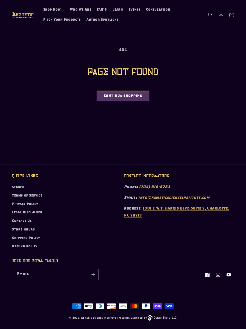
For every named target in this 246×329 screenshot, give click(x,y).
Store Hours (23, 229)
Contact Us (22, 221)
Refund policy (24, 246)
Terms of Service (27, 195)
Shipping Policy (26, 238)
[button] (53, 10)
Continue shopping (123, 96)
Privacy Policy (25, 204)
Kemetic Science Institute (98, 318)
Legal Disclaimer (27, 212)
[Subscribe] (93, 274)
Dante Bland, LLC (165, 317)
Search (18, 187)
